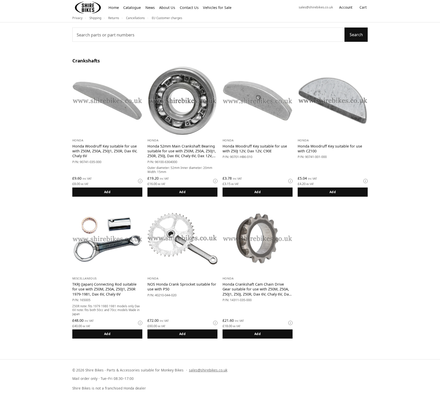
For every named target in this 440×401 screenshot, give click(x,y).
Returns (113, 18)
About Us (167, 7)
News (150, 7)
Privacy (77, 18)
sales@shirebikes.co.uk (316, 7)
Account (345, 7)
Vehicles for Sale (217, 7)
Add (107, 192)
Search (356, 34)
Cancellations (135, 18)
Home (113, 7)
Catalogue (132, 7)
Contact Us (189, 7)
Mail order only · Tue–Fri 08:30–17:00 (103, 378)
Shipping (95, 18)
